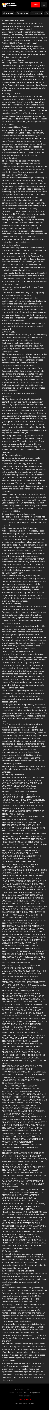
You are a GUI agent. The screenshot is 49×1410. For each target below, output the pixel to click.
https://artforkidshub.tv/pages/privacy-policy (24, 292)
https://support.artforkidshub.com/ (22, 528)
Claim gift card (25, 1396)
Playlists (38, 13)
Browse (9, 13)
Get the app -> (25, 1399)
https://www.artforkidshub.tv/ (21, 32)
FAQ (25, 1393)
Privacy (19, 1393)
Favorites (24, 13)
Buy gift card (35, 1393)
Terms (11, 1393)
